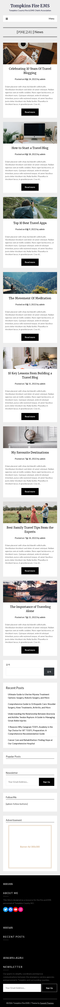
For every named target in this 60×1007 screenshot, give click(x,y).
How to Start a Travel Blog (30, 148)
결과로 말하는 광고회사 (13, 957)
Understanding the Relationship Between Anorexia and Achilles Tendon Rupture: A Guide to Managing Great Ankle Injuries (31, 717)
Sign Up (46, 782)
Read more (30, 112)
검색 (8, 664)
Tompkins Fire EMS (30, 5)
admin (42, 79)
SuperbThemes (47, 1003)
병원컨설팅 (8, 927)
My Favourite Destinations (30, 452)
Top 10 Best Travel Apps (30, 223)
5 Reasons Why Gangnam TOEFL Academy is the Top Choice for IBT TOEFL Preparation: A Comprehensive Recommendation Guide (30, 730)
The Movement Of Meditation (30, 298)
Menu (51, 18)
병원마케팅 (8, 884)
